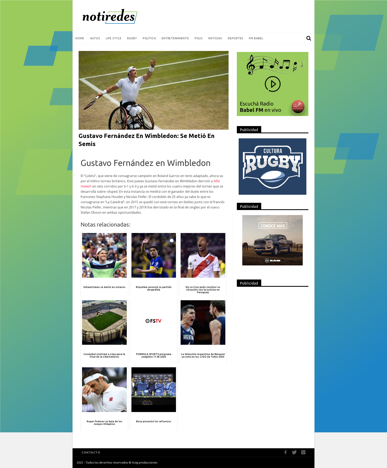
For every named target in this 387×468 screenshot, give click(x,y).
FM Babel (256, 38)
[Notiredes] (116, 16)
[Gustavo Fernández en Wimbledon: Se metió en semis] (154, 90)
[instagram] (303, 452)
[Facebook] (285, 452)
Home (79, 38)
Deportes (235, 38)
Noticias (215, 38)
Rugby (132, 38)
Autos (95, 38)
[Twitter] (294, 452)
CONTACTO (91, 452)
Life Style (114, 38)
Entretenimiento (175, 38)
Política (149, 38)
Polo (199, 38)
